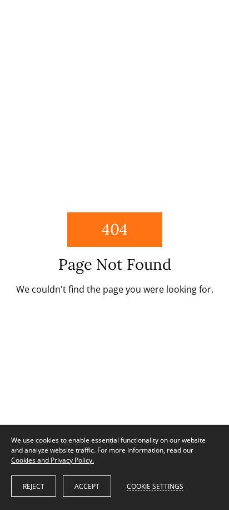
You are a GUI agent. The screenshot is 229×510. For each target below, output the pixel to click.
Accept (86, 486)
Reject (33, 486)
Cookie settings (155, 486)
